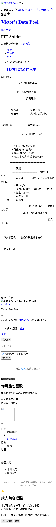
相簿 (9, 49)
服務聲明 (32, 485)
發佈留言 (6, 358)
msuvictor (5, 304)
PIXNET (14, 482)
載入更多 (6, 339)
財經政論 (25, 43)
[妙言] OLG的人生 (21, 70)
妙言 (22, 328)
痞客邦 (22, 320)
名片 (9, 57)
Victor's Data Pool (20, 22)
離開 (17, 521)
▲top (4, 333)
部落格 (10, 53)
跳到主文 (6, 30)
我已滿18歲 (7, 521)
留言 (29, 320)
